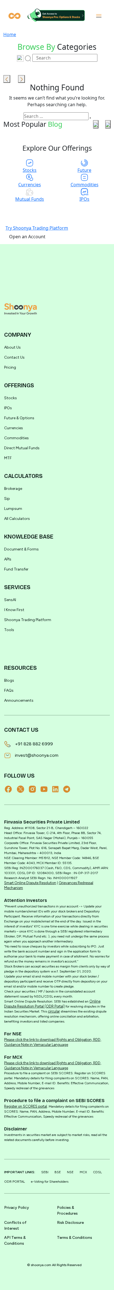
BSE (58, 1172)
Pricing (10, 367)
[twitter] (23, 789)
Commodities (16, 438)
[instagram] (34, 789)
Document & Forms (21, 549)
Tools (9, 629)
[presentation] (6, 79)
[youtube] (46, 789)
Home (9, 34)
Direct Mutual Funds (22, 448)
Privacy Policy (16, 1207)
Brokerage (13, 488)
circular (54, 1011)
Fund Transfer (16, 569)
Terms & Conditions (74, 1237)
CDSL (97, 1172)
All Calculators (17, 518)
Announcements (18, 700)
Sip (7, 498)
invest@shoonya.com (36, 755)
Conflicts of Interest (15, 1225)
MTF (8, 458)
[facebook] (10, 789)
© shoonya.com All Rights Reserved (54, 1265)
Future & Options (19, 418)
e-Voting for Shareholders (49, 1182)
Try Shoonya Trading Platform (37, 228)
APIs (7, 559)
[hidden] (20, 309)
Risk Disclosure (70, 1222)
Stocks (10, 398)
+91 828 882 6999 (34, 743)
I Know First (14, 609)
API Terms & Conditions (15, 1240)
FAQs (9, 690)
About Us (12, 347)
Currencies (13, 428)
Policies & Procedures (67, 1210)
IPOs (8, 408)
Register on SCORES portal (25, 1106)
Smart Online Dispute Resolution (30, 883)
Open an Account (27, 237)
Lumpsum (13, 508)
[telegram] (69, 789)
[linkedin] (57, 789)
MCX (83, 1172)
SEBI (44, 1172)
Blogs (9, 680)
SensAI (10, 599)
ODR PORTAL (14, 1182)
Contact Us (14, 357)
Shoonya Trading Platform (27, 619)
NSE (70, 1172)
